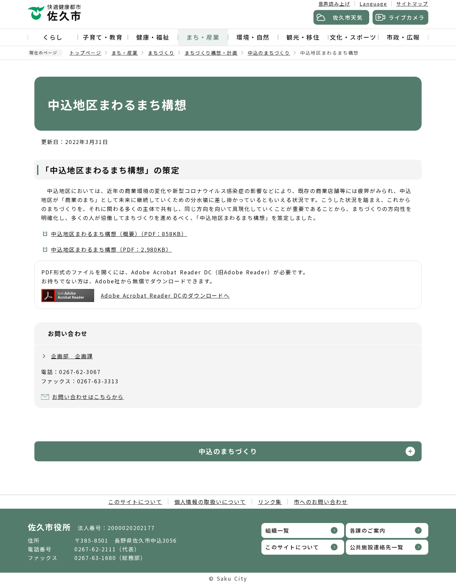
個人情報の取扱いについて (210, 502)
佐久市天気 (348, 17)
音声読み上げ (334, 3)
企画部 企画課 (72, 356)
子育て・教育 (103, 37)
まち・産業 (203, 37)
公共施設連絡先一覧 (377, 547)
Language (373, 3)
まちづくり (161, 52)
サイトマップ (412, 3)
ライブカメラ (407, 17)
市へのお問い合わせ (321, 502)
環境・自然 (253, 37)
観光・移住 (303, 37)
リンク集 (270, 502)
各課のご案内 (368, 530)
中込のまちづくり (269, 52)
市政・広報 (403, 37)
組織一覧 (277, 530)
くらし (53, 37)
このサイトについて (135, 502)
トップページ (85, 52)
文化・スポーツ (353, 37)
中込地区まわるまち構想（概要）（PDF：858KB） (119, 234)
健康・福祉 (153, 37)
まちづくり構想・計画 (211, 52)
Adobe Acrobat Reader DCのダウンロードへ (165, 295)
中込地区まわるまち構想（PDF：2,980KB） (111, 249)
